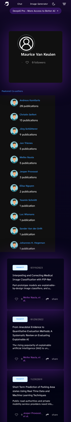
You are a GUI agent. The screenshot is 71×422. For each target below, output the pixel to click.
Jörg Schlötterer (29, 128)
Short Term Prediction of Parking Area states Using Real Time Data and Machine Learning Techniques (34, 391)
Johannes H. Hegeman (32, 242)
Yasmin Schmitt (28, 200)
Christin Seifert (28, 114)
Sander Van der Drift (31, 228)
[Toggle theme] (53, 4)
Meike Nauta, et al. (31, 299)
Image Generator (39, 3)
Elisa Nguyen (27, 185)
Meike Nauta (27, 157)
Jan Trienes (26, 143)
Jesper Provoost (29, 171)
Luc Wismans (27, 214)
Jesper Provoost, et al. (32, 415)
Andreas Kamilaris (30, 100)
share (55, 298)
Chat (19, 3)
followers (38, 62)
